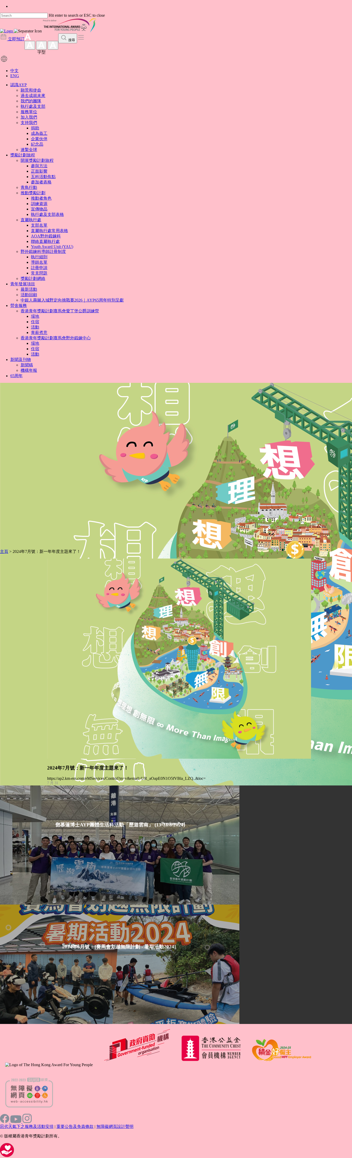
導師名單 (39, 262)
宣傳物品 (39, 209)
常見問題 (39, 273)
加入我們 (29, 117)
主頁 (4, 551)
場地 (35, 316)
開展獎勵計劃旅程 (37, 160)
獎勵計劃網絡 (33, 278)
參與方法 (39, 166)
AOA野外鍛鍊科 (46, 236)
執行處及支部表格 (47, 214)
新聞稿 (27, 365)
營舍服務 (18, 305)
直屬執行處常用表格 (49, 230)
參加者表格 (41, 182)
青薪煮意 (39, 332)
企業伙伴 (39, 139)
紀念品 (37, 144)
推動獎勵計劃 (33, 193)
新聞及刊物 (20, 359)
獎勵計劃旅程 (22, 155)
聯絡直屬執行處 (45, 241)
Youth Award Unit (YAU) (52, 246)
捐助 (35, 128)
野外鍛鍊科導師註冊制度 (43, 251)
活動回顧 (29, 295)
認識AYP (18, 85)
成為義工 (39, 133)
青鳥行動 (29, 187)
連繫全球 (29, 149)
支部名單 (39, 225)
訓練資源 (39, 203)
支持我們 (29, 122)
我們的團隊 (31, 101)
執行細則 (39, 257)
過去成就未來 (33, 95)
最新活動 (29, 289)
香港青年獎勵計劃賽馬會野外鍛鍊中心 (56, 338)
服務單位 (29, 112)
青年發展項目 (22, 284)
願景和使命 (31, 90)
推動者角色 (41, 198)
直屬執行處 (31, 220)
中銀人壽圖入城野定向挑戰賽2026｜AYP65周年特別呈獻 (72, 300)
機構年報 (29, 370)
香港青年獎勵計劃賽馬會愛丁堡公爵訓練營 (60, 311)
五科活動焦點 (43, 176)
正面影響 (39, 171)
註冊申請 (39, 268)
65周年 (16, 376)
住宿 (35, 322)
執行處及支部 (33, 106)
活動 (35, 327)
